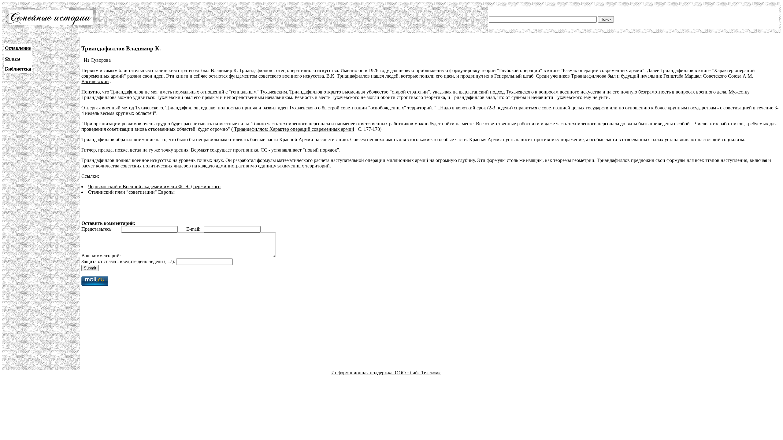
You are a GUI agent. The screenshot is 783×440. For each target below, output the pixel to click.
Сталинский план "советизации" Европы (131, 192)
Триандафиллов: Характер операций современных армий (293, 129)
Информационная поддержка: (363, 372)
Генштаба (673, 76)
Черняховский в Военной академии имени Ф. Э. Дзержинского (154, 186)
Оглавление (18, 48)
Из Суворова (98, 60)
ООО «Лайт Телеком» (418, 372)
